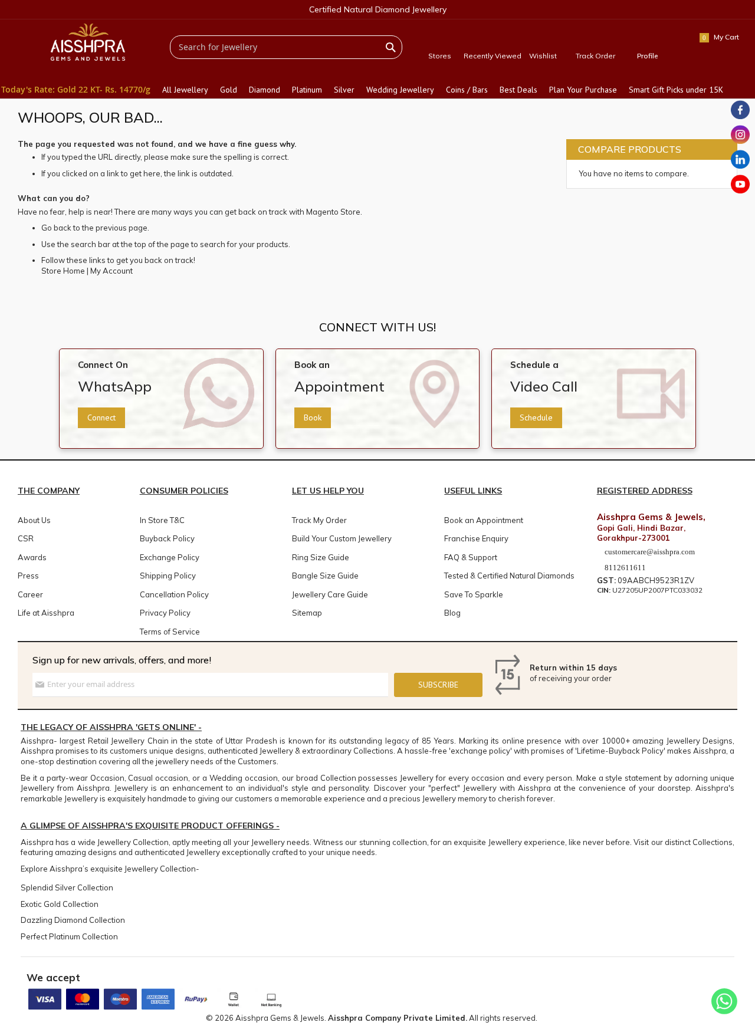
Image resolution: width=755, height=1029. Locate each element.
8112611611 (624, 567)
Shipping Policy (168, 575)
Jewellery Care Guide (330, 594)
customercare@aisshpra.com (650, 551)
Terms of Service (170, 631)
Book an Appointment (483, 520)
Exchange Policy (169, 557)
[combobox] (286, 47)
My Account (111, 270)
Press (28, 575)
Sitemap (307, 612)
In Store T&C (162, 520)
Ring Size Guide (320, 557)
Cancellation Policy (174, 594)
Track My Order (319, 520)
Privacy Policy (165, 612)
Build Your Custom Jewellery (342, 538)
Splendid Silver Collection (67, 887)
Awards (32, 557)
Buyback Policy (167, 538)
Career (30, 594)
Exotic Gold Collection (60, 904)
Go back (56, 227)
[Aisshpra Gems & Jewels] (88, 42)
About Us (34, 520)
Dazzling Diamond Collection (73, 920)
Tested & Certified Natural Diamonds (509, 575)
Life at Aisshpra (46, 612)
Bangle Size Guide (325, 575)
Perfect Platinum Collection (69, 936)
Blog (452, 612)
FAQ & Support (470, 557)
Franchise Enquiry (476, 538)
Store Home (63, 270)
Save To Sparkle (473, 594)
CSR (26, 538)
